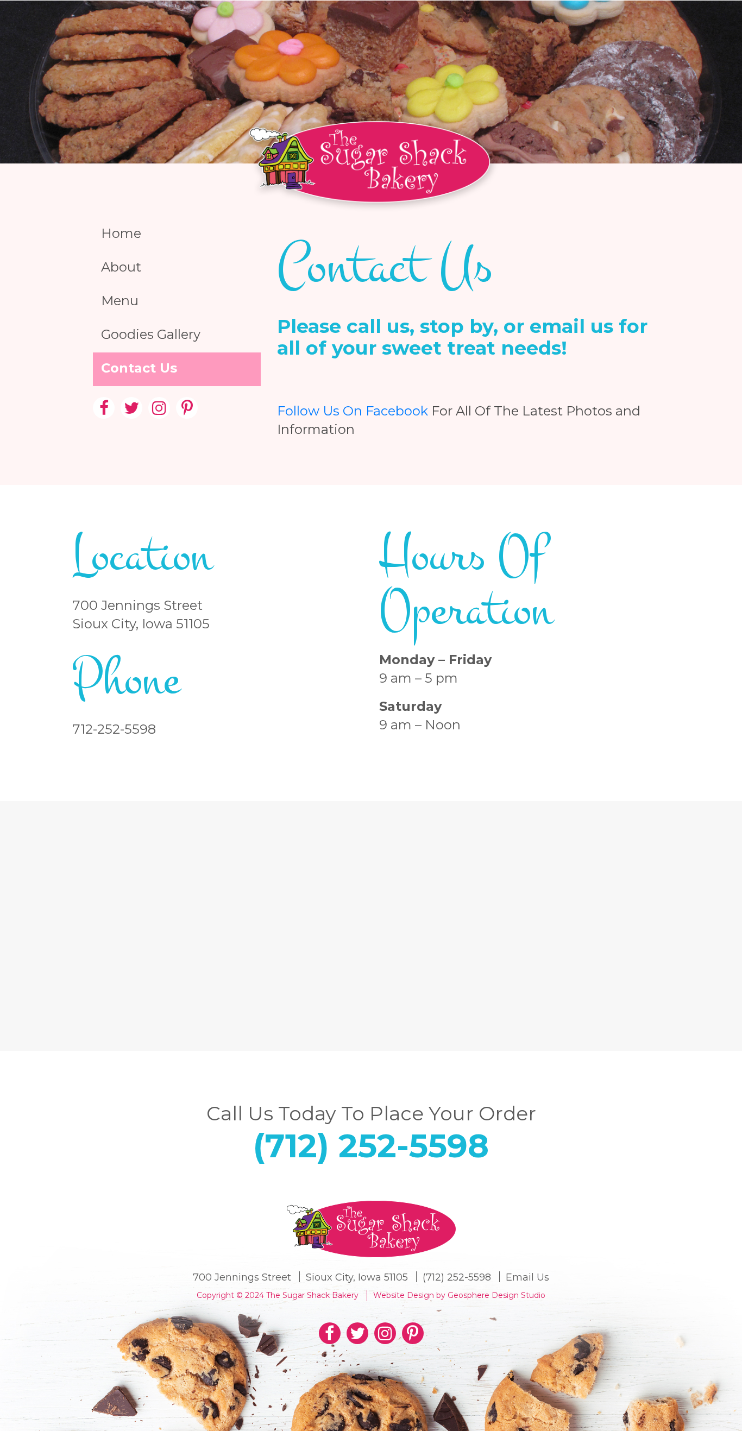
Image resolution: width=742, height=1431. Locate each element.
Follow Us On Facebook (352, 411)
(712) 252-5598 (371, 1145)
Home (121, 233)
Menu (120, 300)
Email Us (527, 1277)
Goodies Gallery (150, 334)
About (121, 267)
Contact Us (139, 368)
